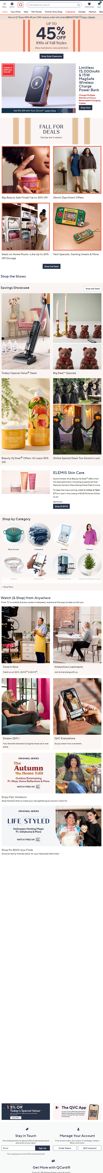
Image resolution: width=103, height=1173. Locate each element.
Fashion (92, 11)
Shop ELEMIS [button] (61, 506)
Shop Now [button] (86, 107)
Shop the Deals (93, 288)
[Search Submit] (78, 4)
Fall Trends (36, 11)
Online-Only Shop (53, 11)
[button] (4, 5)
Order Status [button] (65, 1148)
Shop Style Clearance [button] (51, 56)
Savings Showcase (15, 288)
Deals (5, 11)
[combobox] (51, 4)
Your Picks (16, 11)
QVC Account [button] (89, 1148)
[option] (51, 17)
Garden (82, 11)
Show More (8, 587)
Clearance (70, 11)
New (26, 11)
